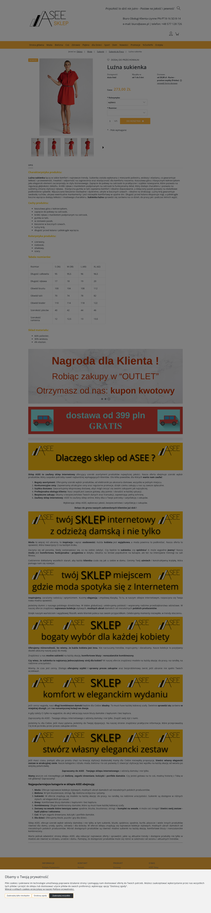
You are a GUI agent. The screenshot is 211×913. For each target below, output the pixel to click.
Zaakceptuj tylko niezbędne (18, 896)
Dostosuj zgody (40, 896)
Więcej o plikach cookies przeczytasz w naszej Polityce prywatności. (39, 889)
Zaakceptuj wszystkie (61, 896)
